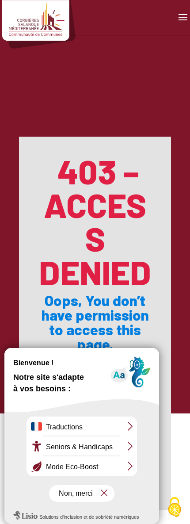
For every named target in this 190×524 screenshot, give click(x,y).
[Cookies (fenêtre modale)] (174, 508)
